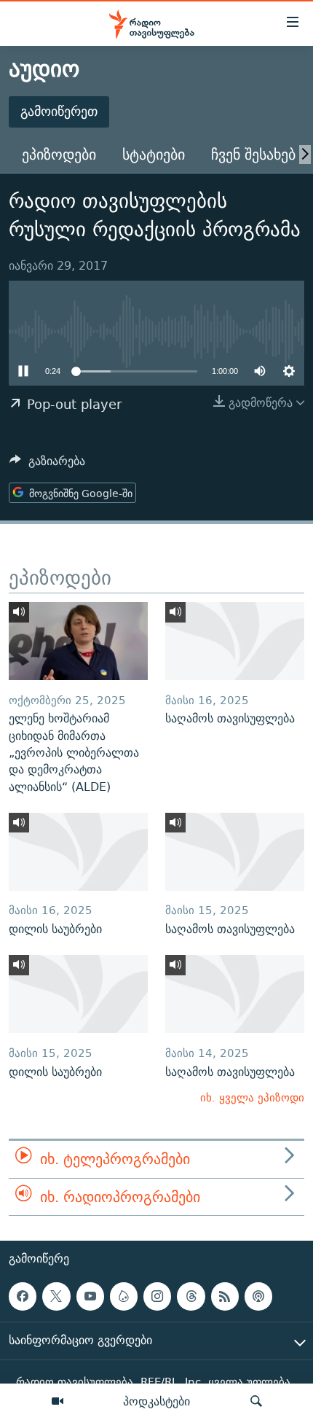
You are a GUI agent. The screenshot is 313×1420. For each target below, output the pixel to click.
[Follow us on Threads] (191, 1296)
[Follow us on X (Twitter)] (56, 1296)
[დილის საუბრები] (78, 852)
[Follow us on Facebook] (22, 1296)
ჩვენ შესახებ (253, 154)
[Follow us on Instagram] (157, 1296)
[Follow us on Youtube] (90, 1296)
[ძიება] (256, 1402)
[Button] (47, 464)
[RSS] (225, 1296)
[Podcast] (258, 1296)
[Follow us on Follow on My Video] (124, 1296)
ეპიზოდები (59, 154)
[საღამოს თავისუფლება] (234, 641)
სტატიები (153, 154)
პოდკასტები (156, 1401)
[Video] (57, 1402)
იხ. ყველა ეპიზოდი (252, 1097)
